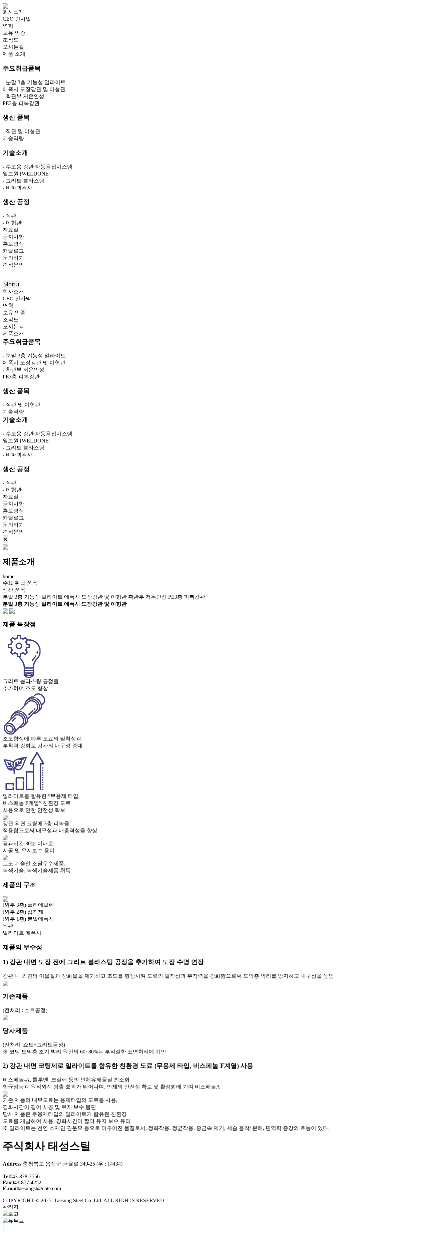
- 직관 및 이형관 (21, 131)
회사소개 (13, 12)
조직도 (11, 40)
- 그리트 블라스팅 (23, 181)
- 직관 (9, 216)
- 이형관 (12, 223)
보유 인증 (14, 33)
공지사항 (13, 237)
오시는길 (13, 47)
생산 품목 (14, 590)
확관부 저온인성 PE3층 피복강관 (166, 597)
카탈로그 (13, 251)
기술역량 (13, 138)
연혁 (8, 26)
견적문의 (13, 265)
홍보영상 (13, 244)
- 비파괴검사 (17, 188)
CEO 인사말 (17, 19)
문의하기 (13, 258)
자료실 (11, 230)
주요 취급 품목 (20, 583)
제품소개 (13, 333)
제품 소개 (14, 54)
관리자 (11, 1207)
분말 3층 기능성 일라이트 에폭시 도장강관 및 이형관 (65, 597)
